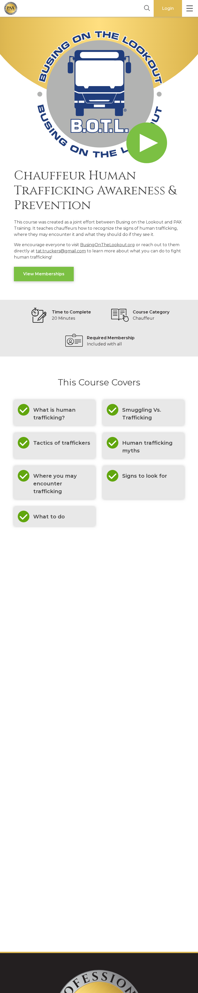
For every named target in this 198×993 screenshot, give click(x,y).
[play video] (146, 142)
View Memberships (43, 273)
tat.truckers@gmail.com (61, 251)
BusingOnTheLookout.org (107, 244)
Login (168, 8)
